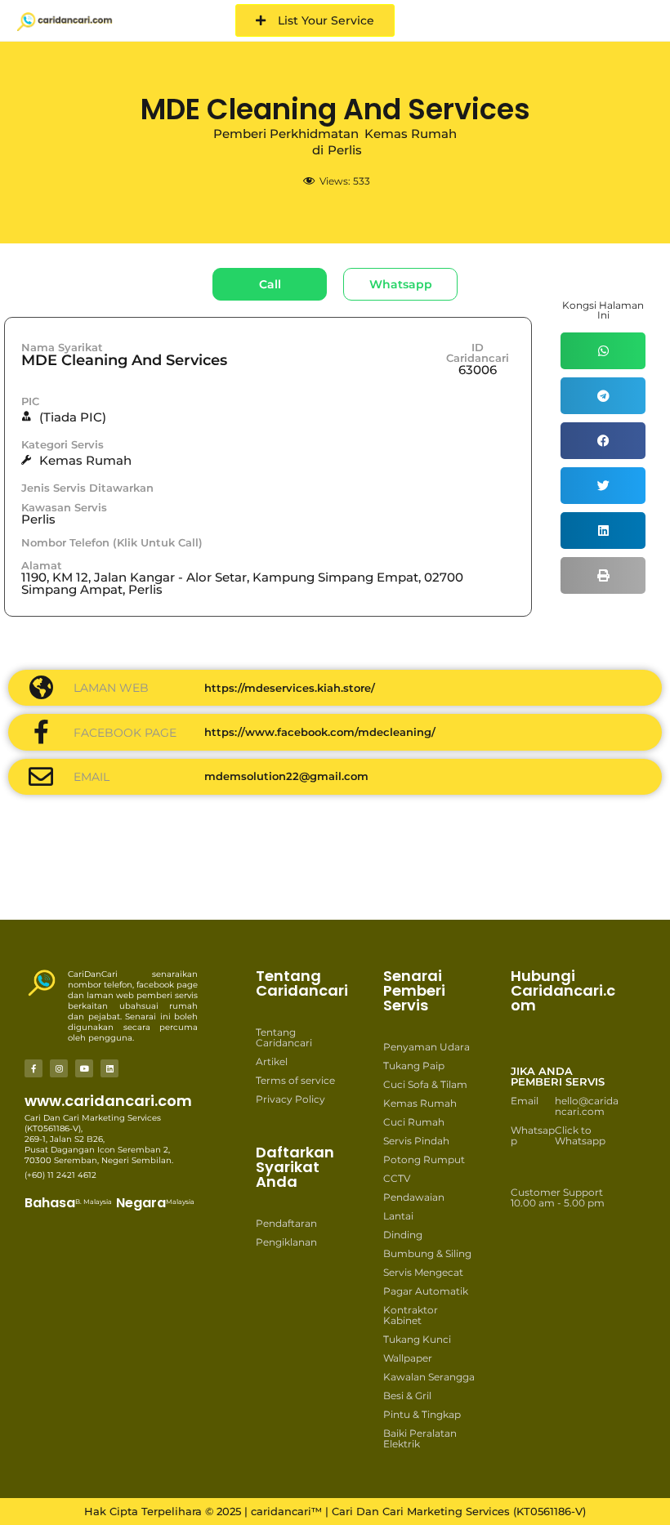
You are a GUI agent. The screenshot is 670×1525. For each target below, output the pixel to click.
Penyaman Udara (426, 1047)
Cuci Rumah (413, 1122)
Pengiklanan (286, 1242)
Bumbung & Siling (427, 1253)
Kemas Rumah (420, 1103)
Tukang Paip (413, 1065)
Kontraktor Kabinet (410, 1315)
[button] (603, 350)
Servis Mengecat (423, 1272)
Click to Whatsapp (580, 1135)
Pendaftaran (286, 1223)
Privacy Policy (290, 1099)
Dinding (402, 1234)
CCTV (396, 1178)
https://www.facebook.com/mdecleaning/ (320, 731)
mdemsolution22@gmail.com (286, 776)
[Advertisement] (376, 867)
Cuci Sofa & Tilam (425, 1084)
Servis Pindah (416, 1141)
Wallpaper (407, 1358)
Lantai (398, 1216)
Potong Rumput (424, 1159)
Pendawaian (413, 1197)
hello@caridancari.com (587, 1106)
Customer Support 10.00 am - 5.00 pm (558, 1197)
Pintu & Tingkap (422, 1414)
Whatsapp (533, 1135)
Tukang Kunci (417, 1339)
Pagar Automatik (425, 1291)
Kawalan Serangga (429, 1377)
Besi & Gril (407, 1395)
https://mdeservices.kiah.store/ (289, 687)
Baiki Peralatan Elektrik (420, 1438)
